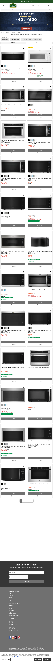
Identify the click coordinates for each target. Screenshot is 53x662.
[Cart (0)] (48, 5)
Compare (14, 81)
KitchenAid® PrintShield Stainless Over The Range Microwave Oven (13, 446)
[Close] (51, 654)
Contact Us (11, 610)
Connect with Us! (27, 1)
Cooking (13, 32)
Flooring (10, 598)
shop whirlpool (26, 28)
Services (11, 605)
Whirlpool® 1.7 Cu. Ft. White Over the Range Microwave (37, 68)
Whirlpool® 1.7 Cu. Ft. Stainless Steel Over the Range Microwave (39, 142)
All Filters (14, 42)
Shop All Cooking (19, 32)
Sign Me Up (26, 581)
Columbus (11, 627)
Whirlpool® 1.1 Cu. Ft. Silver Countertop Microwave (37, 404)
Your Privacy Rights (6, 659)
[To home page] (13, 5)
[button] (3, 5)
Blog (10, 612)
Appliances (8, 32)
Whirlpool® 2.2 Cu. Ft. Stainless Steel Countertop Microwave (11, 215)
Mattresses (11, 597)
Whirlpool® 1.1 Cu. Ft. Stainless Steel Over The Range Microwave (12, 68)
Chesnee (11, 621)
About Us (11, 607)
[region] (26, 657)
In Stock (10, 600)
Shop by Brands (12, 613)
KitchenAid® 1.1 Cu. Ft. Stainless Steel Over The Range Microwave (13, 407)
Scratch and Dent (12, 602)
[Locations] (38, 5)
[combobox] (39, 43)
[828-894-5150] (43, 5)
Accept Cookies (38, 659)
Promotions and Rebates (14, 603)
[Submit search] (49, 10)
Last (31, 500)
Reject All (47, 659)
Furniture (11, 595)
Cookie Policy (17, 656)
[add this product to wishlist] (23, 48)
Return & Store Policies (14, 615)
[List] (33, 5)
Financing (11, 608)
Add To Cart (13, 79)
